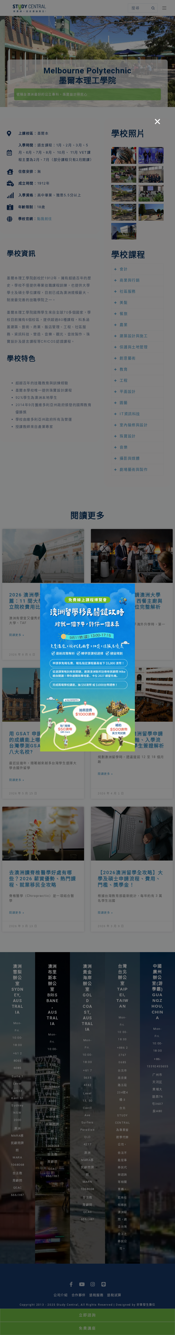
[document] (87, 667)
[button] (158, 121)
